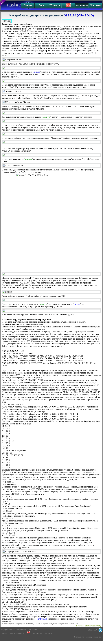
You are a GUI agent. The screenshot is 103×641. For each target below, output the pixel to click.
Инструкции (82, 5)
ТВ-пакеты (54, 5)
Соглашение (79, 637)
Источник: (88, 626)
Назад (7, 21)
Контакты (95, 5)
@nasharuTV (93, 630)
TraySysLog (41, 619)
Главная (28, 5)
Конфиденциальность (94, 637)
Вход (41, 5)
